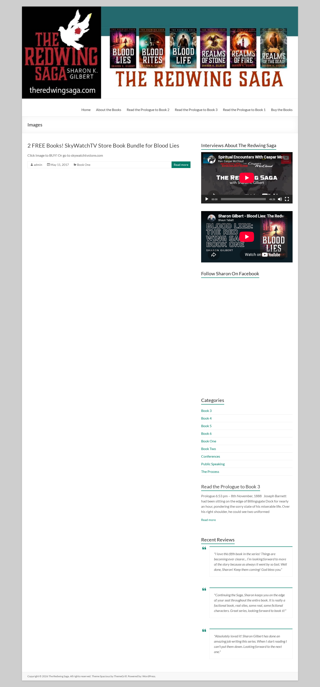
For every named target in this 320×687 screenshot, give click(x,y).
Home (86, 110)
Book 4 (206, 418)
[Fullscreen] (287, 199)
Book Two (208, 449)
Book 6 (206, 433)
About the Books (108, 110)
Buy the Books (282, 110)
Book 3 (206, 410)
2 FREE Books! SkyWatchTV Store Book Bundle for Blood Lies (103, 145)
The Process (210, 471)
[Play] (207, 199)
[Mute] (280, 199)
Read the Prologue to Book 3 (196, 110)
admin (38, 164)
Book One (83, 164)
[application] (247, 177)
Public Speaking (213, 464)
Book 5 (206, 426)
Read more (181, 164)
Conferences (210, 456)
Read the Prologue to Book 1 (244, 110)
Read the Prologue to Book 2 (148, 110)
